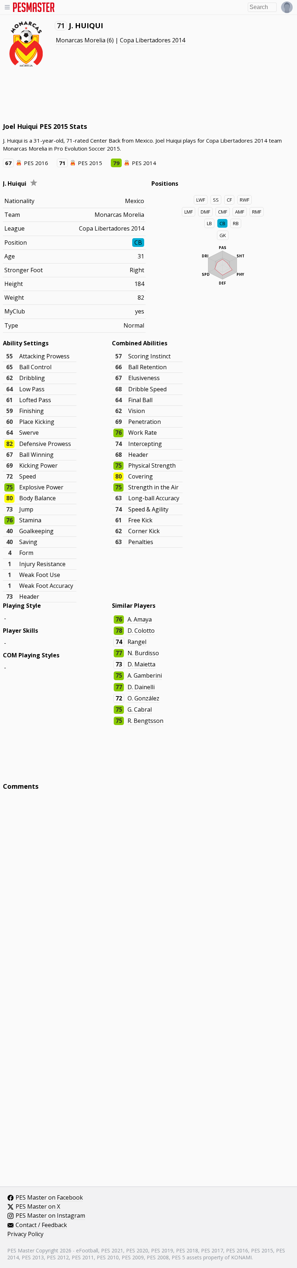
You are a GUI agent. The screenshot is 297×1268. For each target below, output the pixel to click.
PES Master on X (38, 1206)
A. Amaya (139, 619)
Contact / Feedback (41, 1225)
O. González (143, 698)
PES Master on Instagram (50, 1215)
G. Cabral (139, 709)
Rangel (136, 642)
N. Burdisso (143, 653)
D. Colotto (141, 631)
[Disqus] (148, 893)
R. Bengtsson (145, 721)
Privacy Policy (25, 1234)
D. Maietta (141, 664)
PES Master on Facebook (49, 1197)
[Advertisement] (135, 94)
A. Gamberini (144, 675)
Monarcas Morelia (80, 40)
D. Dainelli (141, 687)
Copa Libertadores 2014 (152, 40)
